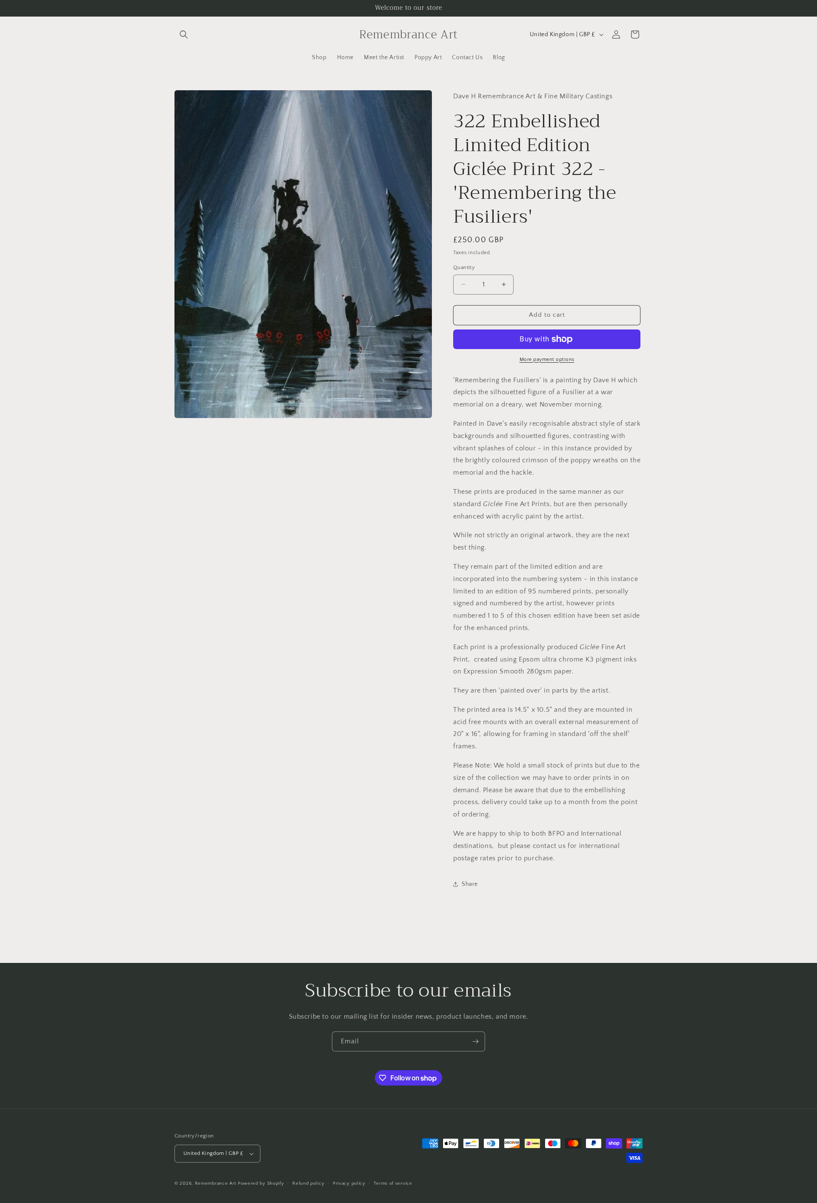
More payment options (547, 359)
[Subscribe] (475, 1041)
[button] (183, 34)
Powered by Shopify (261, 1183)
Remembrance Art (216, 1183)
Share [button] (470, 884)
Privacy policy (349, 1183)
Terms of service (393, 1183)
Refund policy (308, 1183)
